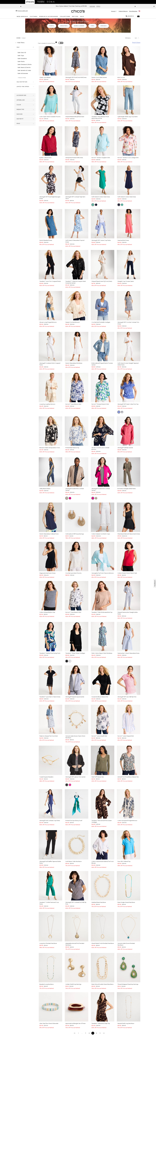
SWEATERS (64, 25)
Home (18, 38)
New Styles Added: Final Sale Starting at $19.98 (71, 6)
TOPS (92, 25)
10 (96, 1054)
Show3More (22, 77)
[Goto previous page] (74, 1054)
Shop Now (92, 6)
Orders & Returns (123, 11)
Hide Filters (20, 42)
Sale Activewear (23, 73)
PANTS (51, 25)
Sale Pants (21, 61)
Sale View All (22, 52)
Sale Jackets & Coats (24, 70)
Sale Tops (21, 55)
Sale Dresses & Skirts (25, 64)
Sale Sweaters (22, 58)
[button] (138, 16)
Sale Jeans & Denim (24, 67)
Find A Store (136, 42)
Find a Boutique (133, 11)
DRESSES (104, 25)
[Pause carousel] (154, 6)
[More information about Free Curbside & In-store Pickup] (56, 42)
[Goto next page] (103, 1054)
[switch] (60, 43)
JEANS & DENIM (79, 25)
